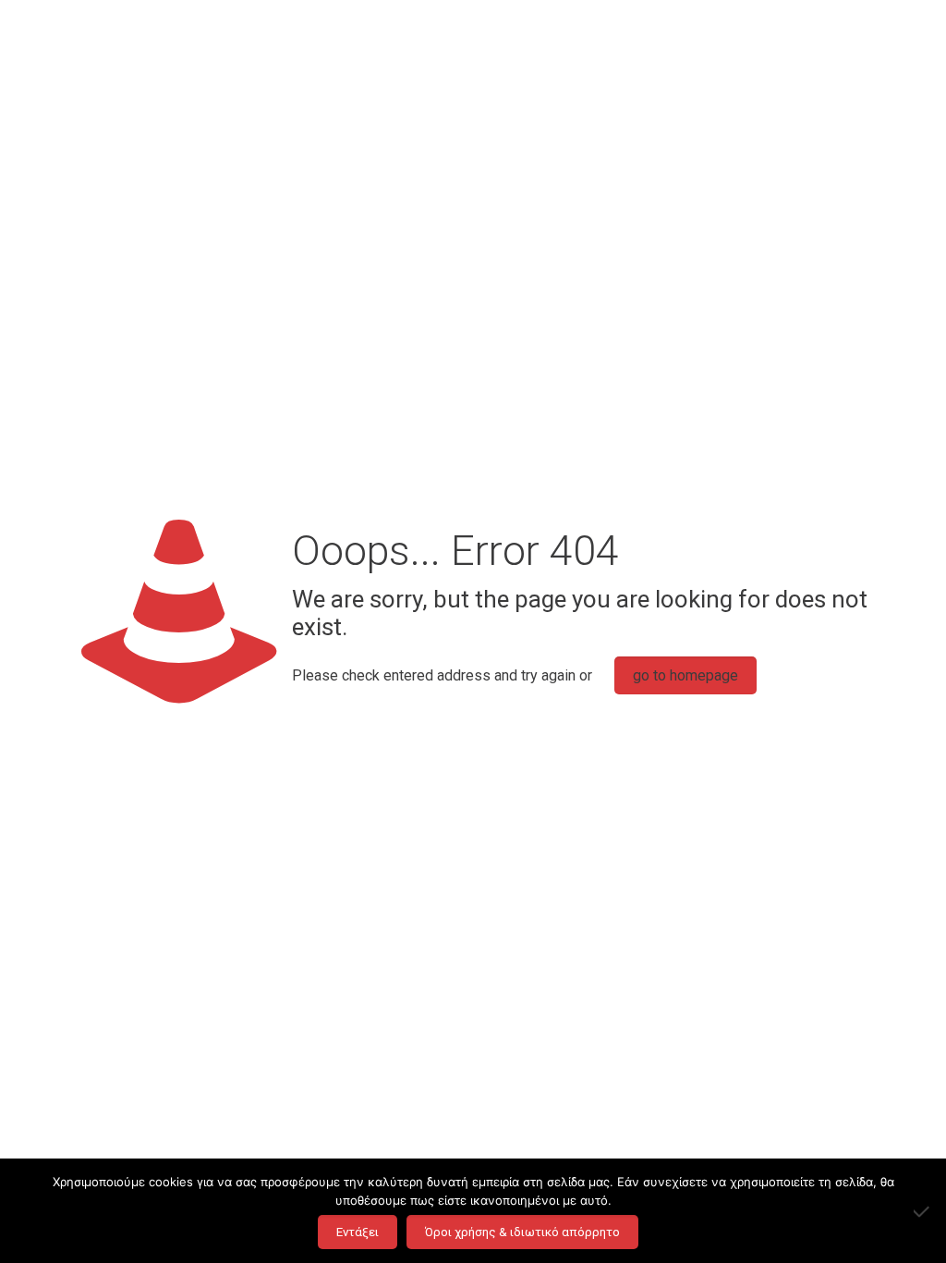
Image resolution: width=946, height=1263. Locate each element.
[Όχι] (923, 1211)
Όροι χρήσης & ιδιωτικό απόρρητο (522, 1232)
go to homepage (685, 675)
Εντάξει (357, 1232)
